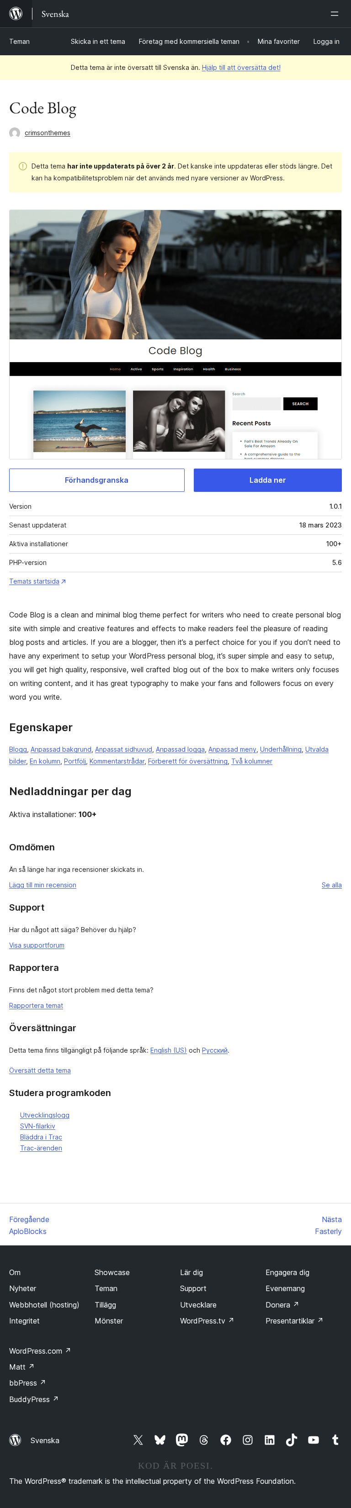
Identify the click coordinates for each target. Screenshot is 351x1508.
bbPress (27, 1382)
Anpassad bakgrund (61, 749)
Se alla (332, 885)
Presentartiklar (295, 1320)
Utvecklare (198, 1304)
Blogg (18, 749)
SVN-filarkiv (37, 1126)
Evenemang (285, 1288)
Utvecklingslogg (44, 1115)
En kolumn (45, 761)
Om (15, 1272)
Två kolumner (251, 761)
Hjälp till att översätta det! (241, 67)
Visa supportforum (36, 945)
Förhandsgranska (96, 480)
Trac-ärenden (41, 1148)
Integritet (24, 1320)
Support (193, 1288)
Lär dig (191, 1272)
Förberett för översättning (188, 761)
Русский (215, 1050)
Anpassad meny (232, 749)
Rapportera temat (36, 1005)
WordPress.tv (207, 1320)
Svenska (45, 1440)
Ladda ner (268, 480)
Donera (282, 1304)
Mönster (109, 1320)
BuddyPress (34, 1399)
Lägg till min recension (42, 885)
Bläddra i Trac (41, 1137)
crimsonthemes (47, 133)
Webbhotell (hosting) (44, 1304)
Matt (22, 1366)
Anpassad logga (180, 749)
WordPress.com (40, 1350)
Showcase (112, 1272)
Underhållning (281, 749)
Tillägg (105, 1304)
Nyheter (22, 1288)
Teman (19, 41)
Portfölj (75, 761)
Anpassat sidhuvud (123, 749)
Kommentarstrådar (117, 761)
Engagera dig (287, 1272)
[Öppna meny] (336, 13)
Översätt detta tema (40, 1070)
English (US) (168, 1050)
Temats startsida (34, 581)
